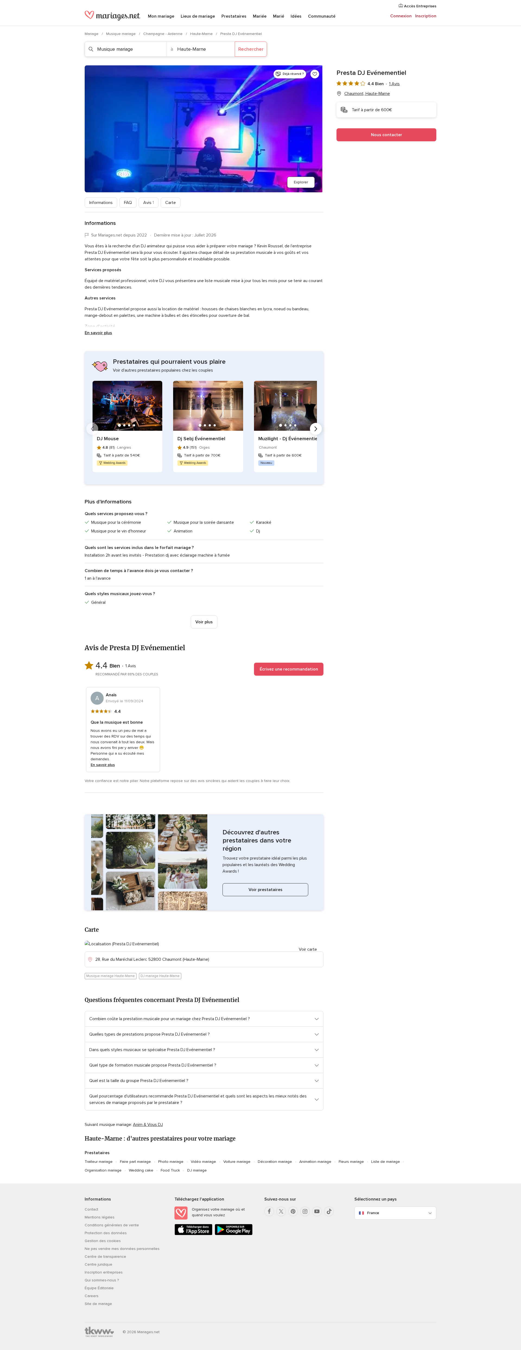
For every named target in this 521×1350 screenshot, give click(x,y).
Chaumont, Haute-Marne (367, 93)
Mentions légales (100, 1217)
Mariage (92, 33)
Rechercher (250, 49)
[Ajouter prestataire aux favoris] (314, 74)
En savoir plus (98, 333)
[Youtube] (317, 1211)
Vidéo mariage (203, 1161)
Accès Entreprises (419, 6)
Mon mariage (161, 16)
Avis (148, 202)
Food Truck (170, 1170)
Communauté (321, 16)
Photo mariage (170, 1161)
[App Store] (193, 1234)
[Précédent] (92, 429)
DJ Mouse (108, 439)
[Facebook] (269, 1211)
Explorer (301, 182)
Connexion (401, 16)
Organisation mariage (103, 1170)
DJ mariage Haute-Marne (160, 976)
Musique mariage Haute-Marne (110, 976)
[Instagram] (305, 1211)
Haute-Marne (202, 33)
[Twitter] (281, 1211)
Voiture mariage (236, 1161)
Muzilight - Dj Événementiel (288, 439)
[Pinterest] (293, 1211)
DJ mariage (197, 1170)
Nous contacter (386, 135)
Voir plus (204, 622)
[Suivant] (316, 429)
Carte (170, 202)
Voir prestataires (265, 889)
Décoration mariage (275, 1161)
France (373, 1213)
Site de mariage (98, 1303)
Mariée (259, 16)
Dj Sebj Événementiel (201, 439)
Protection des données (106, 1233)
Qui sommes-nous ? (102, 1280)
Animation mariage (315, 1161)
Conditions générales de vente (112, 1225)
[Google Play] (234, 1234)
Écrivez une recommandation (289, 669)
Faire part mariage (135, 1161)
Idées (296, 16)
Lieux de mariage (198, 16)
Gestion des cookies (103, 1241)
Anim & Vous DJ (148, 1124)
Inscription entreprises (104, 1272)
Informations (101, 202)
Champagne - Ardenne (163, 33)
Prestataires (233, 16)
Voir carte (308, 949)
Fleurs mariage (351, 1161)
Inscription (425, 16)
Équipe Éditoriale (99, 1288)
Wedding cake (141, 1170)
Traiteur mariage (99, 1161)
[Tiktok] (329, 1211)
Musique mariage (121, 33)
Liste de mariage (385, 1161)
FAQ (128, 202)
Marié (278, 16)
